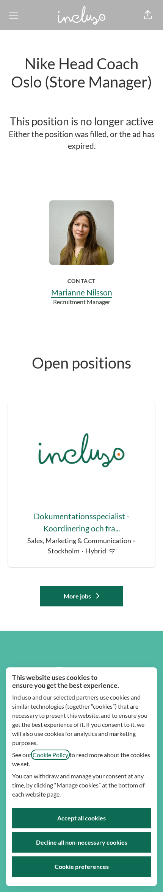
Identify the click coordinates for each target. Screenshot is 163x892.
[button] (147, 15)
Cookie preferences (82, 866)
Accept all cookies (81, 818)
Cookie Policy (50, 754)
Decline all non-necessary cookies (81, 842)
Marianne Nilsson (81, 292)
